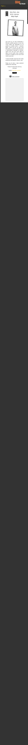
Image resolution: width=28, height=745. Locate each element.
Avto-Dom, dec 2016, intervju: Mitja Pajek (14, 14)
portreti (19, 70)
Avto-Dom (14, 70)
